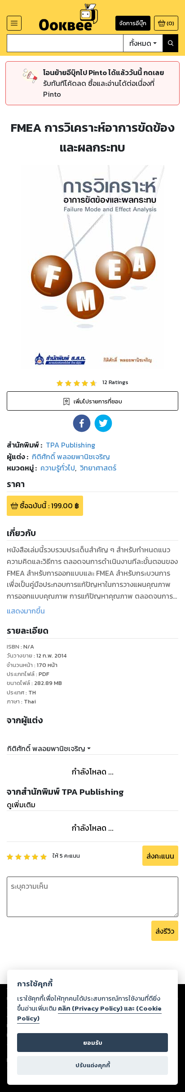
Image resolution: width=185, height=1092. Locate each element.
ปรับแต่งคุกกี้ (92, 1065)
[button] (82, 423)
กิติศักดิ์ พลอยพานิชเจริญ (46, 748)
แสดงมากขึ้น (26, 610)
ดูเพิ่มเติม (21, 804)
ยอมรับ (92, 1042)
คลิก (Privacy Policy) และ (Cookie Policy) (89, 1013)
